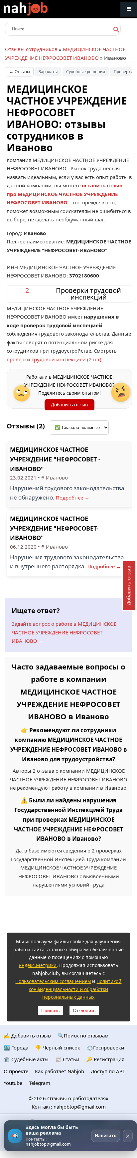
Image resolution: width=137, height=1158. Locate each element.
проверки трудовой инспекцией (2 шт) (54, 359)
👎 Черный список (57, 1047)
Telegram (39, 1083)
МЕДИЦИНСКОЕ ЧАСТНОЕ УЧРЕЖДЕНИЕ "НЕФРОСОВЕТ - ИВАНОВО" (55, 459)
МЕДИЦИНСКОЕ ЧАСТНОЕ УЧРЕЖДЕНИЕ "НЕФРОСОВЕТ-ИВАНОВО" (54, 528)
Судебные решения (85, 71)
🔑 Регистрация (105, 1059)
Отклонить (84, 1010)
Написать (105, 1136)
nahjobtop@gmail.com (80, 1106)
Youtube (13, 1083)
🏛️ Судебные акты (26, 1059)
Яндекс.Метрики (38, 965)
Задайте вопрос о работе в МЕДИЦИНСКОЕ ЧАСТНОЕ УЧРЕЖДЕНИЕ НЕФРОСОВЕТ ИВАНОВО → (64, 632)
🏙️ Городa (16, 1047)
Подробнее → (72, 497)
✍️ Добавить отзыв (27, 1035)
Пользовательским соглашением (53, 981)
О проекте (16, 1071)
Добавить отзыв (69, 404)
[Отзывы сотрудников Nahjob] (39, 9)
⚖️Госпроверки (105, 1047)
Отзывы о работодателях (77, 1098)
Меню (128, 9)
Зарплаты (48, 71)
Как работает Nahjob (59, 1071)
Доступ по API (107, 1071)
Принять (50, 1010)
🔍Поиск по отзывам (83, 1035)
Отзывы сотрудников (31, 49)
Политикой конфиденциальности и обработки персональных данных (75, 989)
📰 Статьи (67, 1059)
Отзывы (19, 71)
